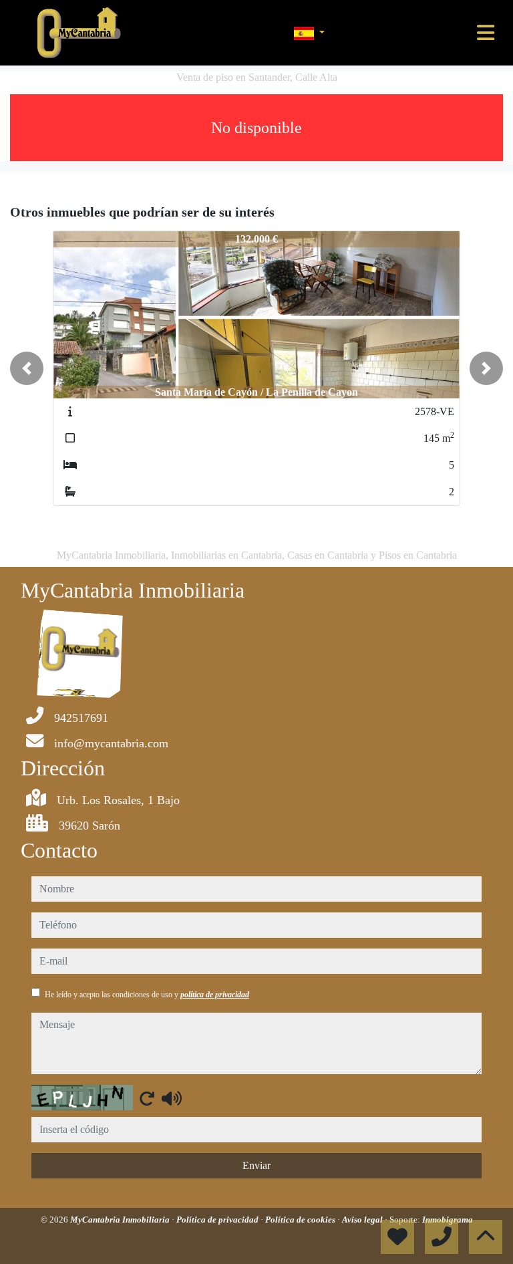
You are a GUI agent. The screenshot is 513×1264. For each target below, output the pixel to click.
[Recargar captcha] (147, 1098)
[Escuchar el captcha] (171, 1098)
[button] (26, 368)
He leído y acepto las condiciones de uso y (147, 994)
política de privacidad (214, 994)
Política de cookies (301, 1220)
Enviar (256, 1165)
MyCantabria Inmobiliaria (121, 1220)
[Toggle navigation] (485, 32)
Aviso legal (363, 1220)
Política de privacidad (218, 1220)
